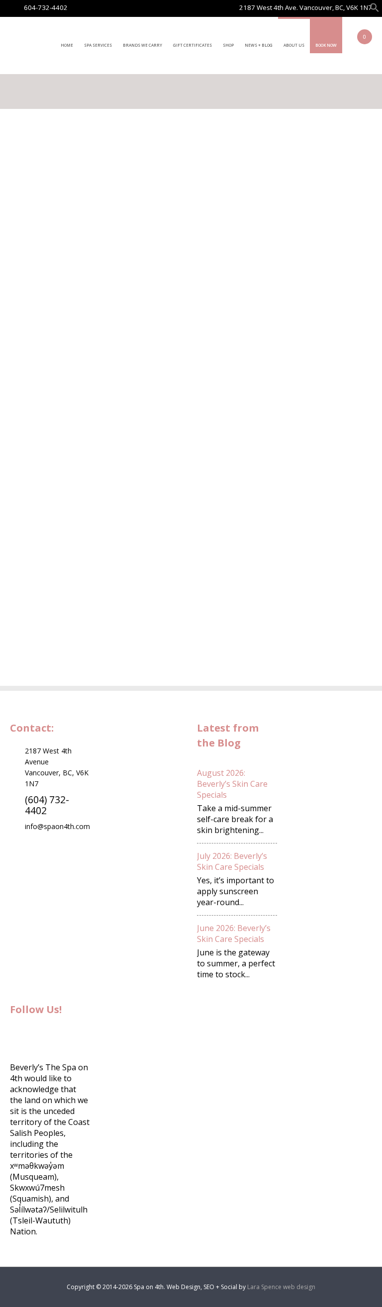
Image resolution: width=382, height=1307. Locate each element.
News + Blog (259, 45)
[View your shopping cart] (354, 43)
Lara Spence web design (281, 1287)
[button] (375, 9)
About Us (294, 45)
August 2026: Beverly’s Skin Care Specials (232, 783)
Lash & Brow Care (334, 232)
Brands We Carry (142, 45)
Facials (313, 158)
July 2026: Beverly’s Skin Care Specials (232, 861)
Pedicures (319, 285)
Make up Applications (324, 259)
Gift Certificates (192, 45)
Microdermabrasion (338, 390)
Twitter (45, 1037)
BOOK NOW (326, 45)
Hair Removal (326, 211)
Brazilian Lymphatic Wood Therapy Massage (335, 337)
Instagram (70, 1037)
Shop (228, 45)
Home (67, 45)
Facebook (20, 1037)
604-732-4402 (46, 7)
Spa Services (98, 45)
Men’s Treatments (335, 369)
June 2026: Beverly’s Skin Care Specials (234, 933)
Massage (318, 305)
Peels (311, 411)
